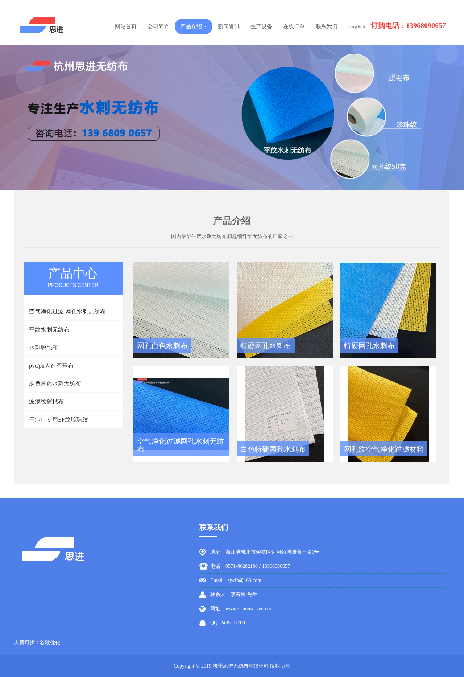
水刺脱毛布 (43, 347)
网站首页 (126, 26)
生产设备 (261, 26)
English (356, 26)
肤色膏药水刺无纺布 (55, 383)
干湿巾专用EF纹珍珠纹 (58, 420)
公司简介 (158, 26)
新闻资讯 (229, 26)
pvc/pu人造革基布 (51, 365)
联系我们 (326, 26)
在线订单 (294, 26)
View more (181, 310)
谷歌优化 (50, 642)
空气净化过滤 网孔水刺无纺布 (67, 311)
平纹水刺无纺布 (49, 330)
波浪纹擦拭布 (46, 401)
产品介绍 (191, 26)
